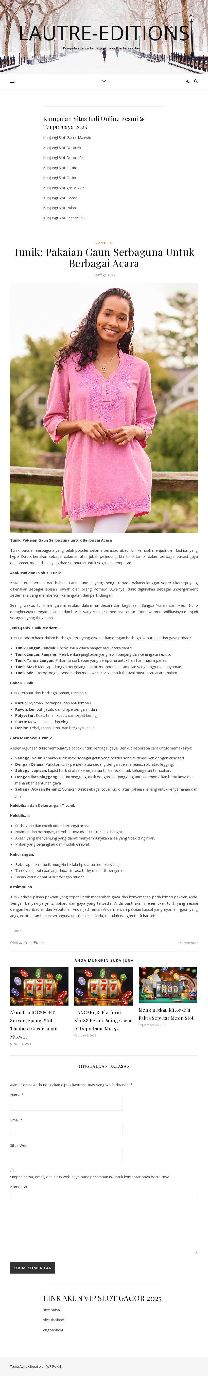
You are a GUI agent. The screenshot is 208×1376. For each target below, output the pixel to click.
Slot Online (68, 167)
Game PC (104, 243)
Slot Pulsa (67, 207)
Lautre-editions (104, 32)
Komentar (19, 1186)
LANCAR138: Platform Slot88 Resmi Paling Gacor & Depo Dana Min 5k (103, 1020)
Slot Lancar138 (72, 217)
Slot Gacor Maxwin (75, 137)
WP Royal (53, 1366)
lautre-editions (32, 942)
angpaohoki (53, 1329)
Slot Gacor (68, 197)
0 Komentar (188, 942)
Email (16, 1119)
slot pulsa (51, 1309)
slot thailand (53, 1319)
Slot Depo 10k (71, 157)
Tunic (17, 931)
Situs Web (19, 1145)
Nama (16, 1094)
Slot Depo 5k (70, 147)
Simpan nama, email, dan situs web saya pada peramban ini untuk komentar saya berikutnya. (90, 1176)
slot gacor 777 (71, 187)
